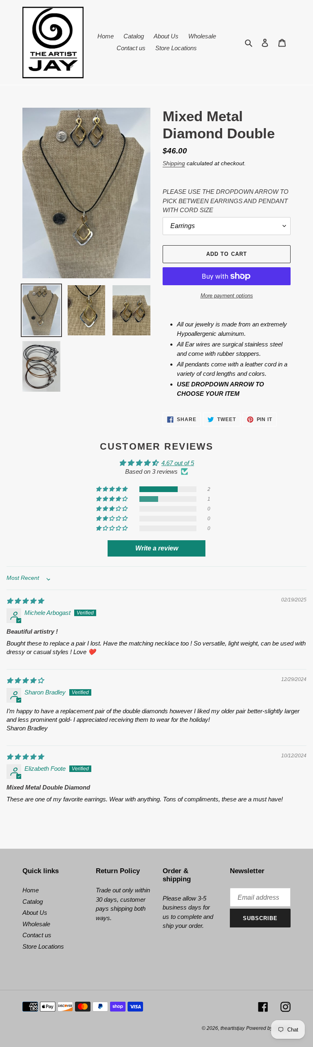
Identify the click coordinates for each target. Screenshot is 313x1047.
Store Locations (43, 946)
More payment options (227, 296)
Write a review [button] (156, 548)
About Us (34, 912)
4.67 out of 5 (177, 462)
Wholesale (36, 924)
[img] (25, 600)
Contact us (36, 935)
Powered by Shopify (268, 1028)
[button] (112, 489)
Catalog (32, 901)
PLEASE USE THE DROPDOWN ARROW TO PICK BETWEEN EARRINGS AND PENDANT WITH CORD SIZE (226, 200)
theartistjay (232, 1028)
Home (30, 890)
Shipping (174, 163)
